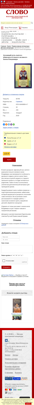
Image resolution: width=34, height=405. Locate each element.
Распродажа (7, 36)
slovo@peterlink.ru (10, 351)
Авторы (4, 42)
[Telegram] (9, 124)
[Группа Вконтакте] (1, 2)
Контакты (27, 1)
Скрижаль (19, 101)
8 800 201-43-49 (28, 5)
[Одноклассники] (6, 124)
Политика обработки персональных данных (13, 367)
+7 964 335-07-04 (25, 7)
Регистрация (13, 27)
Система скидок (9, 38)
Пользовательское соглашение (15, 363)
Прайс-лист (21, 40)
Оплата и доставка (19, 1)
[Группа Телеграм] (4, 2)
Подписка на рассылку (12, 34)
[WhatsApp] (14, 124)
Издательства (18, 42)
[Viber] (11, 124)
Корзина (25, 27)
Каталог (7, 355)
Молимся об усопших (17, 314)
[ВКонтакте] (4, 124)
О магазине (9, 1)
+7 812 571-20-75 (17, 7)
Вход (6, 27)
